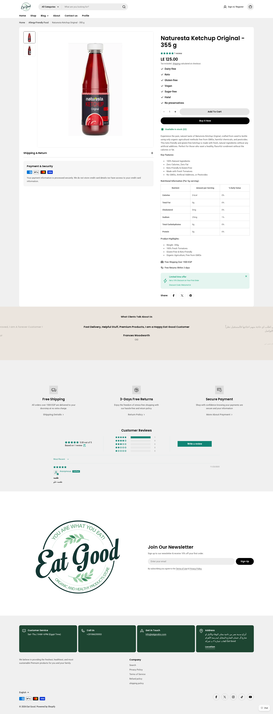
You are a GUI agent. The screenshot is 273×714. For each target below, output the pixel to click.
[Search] (124, 7)
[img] (59, 467)
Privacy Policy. (195, 569)
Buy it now (205, 120)
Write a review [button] (194, 443)
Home (22, 22)
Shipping (176, 63)
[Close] (246, 276)
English (22, 692)
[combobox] (83, 6)
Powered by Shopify (46, 706)
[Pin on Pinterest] (190, 295)
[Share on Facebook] (173, 295)
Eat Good (31, 706)
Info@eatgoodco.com (156, 634)
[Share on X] (182, 295)
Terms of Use (181, 569)
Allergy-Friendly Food (38, 22)
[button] (167, 53)
